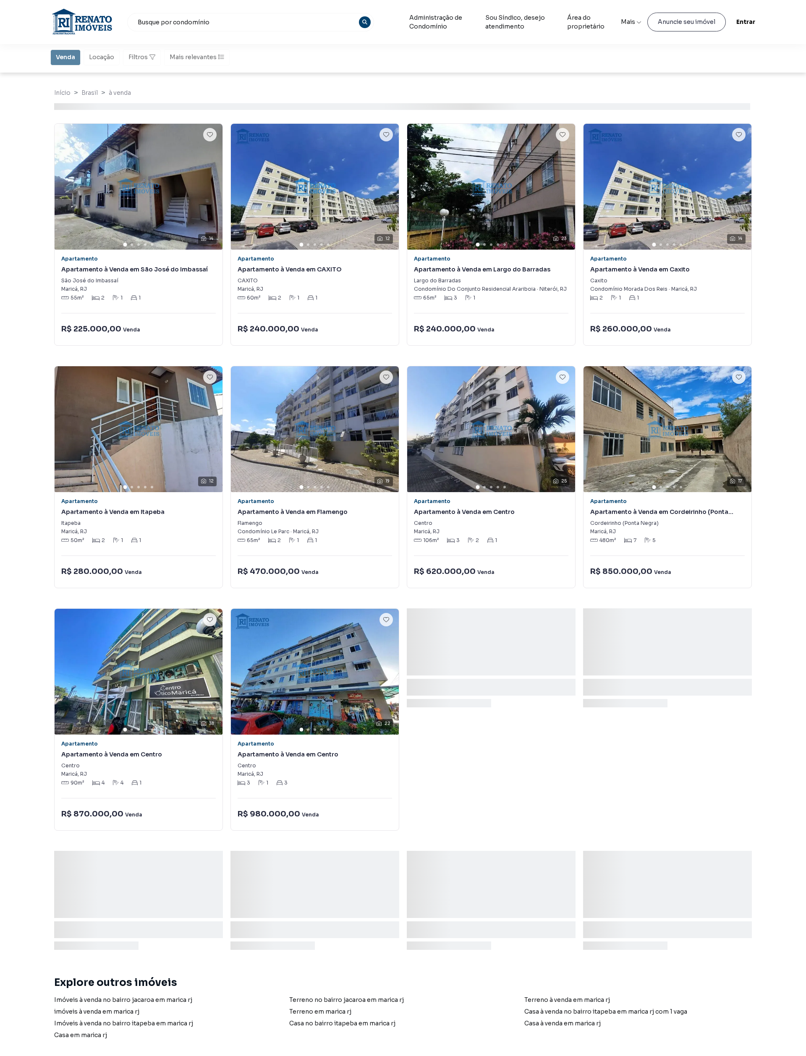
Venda (65, 57)
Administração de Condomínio (435, 22)
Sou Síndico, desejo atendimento (515, 22)
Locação (101, 57)
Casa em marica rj (80, 1035)
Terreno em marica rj (320, 1011)
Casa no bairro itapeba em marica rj (342, 1023)
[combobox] (250, 22)
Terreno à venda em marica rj (567, 1000)
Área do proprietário (585, 22)
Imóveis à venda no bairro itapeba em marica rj (123, 1023)
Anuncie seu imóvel (686, 22)
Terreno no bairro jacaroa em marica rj (346, 1000)
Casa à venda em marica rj (562, 1023)
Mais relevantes (193, 57)
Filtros (138, 57)
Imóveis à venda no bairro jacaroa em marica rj (123, 1000)
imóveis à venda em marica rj (96, 1011)
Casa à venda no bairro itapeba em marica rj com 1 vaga (605, 1011)
